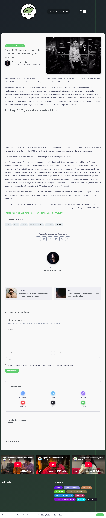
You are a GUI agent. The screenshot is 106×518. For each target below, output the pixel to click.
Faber (24, 225)
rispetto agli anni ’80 (30, 105)
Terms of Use (58, 515)
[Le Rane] (28, 11)
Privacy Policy (45, 515)
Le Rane (49, 225)
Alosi (16, 225)
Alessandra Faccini (19, 62)
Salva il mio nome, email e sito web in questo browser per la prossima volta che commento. (40, 365)
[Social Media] (49, 11)
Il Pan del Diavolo (36, 225)
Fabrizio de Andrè (93, 208)
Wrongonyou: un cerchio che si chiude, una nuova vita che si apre (34, 295)
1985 (8, 225)
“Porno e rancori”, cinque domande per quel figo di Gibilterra (83, 295)
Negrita (59, 225)
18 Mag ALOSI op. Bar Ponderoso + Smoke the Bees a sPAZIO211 (34, 213)
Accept (100, 515)
